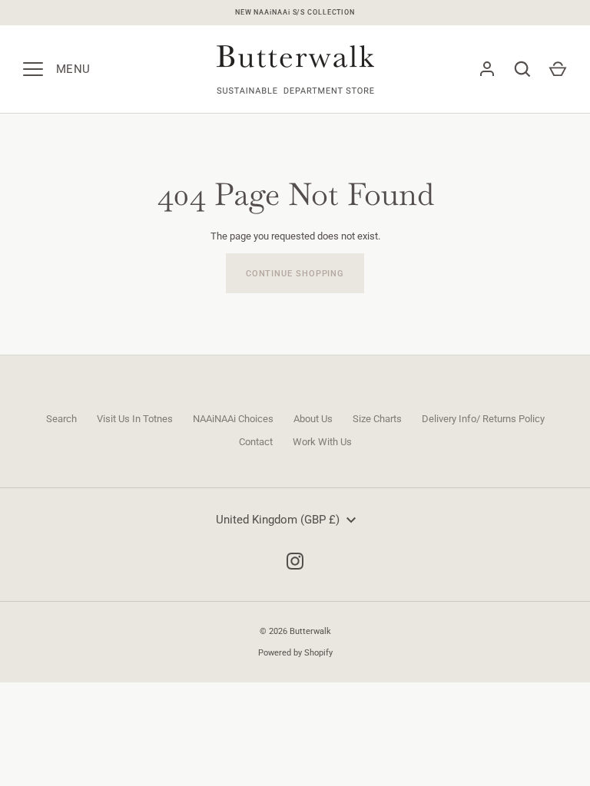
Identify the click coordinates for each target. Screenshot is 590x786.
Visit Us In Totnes (135, 418)
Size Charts (377, 418)
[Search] (522, 69)
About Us (313, 418)
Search (61, 418)
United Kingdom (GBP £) (278, 520)
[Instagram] (295, 561)
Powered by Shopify (295, 652)
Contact (256, 441)
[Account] (487, 69)
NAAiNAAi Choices (233, 418)
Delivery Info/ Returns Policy (483, 418)
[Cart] (558, 69)
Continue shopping (295, 273)
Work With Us (322, 441)
